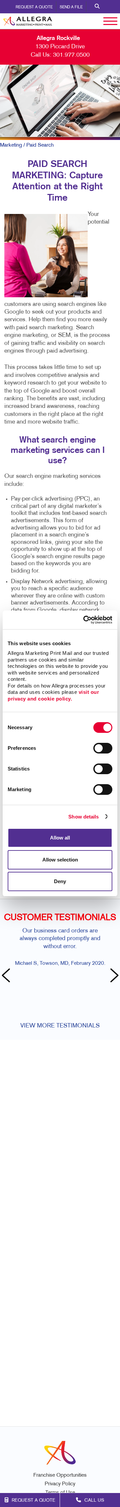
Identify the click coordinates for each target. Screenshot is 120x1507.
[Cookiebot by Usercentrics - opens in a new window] (84, 620)
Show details (83, 816)
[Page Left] (6, 976)
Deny (60, 881)
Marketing (11, 145)
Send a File (71, 7)
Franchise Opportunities (60, 1475)
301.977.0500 (71, 55)
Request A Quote (34, 7)
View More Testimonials (60, 1026)
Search (97, 6)
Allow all (60, 837)
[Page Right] (113, 976)
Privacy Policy (60, 1484)
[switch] (102, 748)
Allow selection (60, 859)
